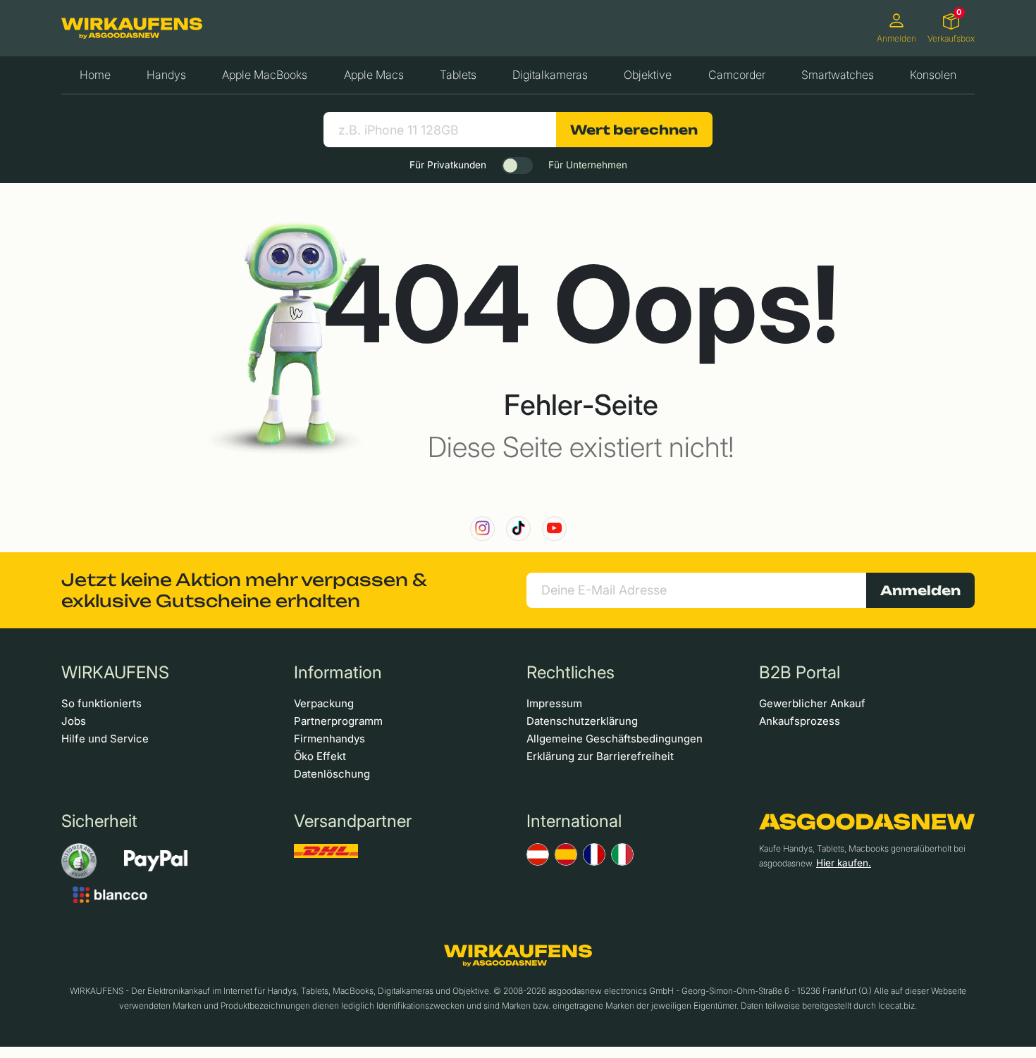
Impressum (554, 703)
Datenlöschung (332, 773)
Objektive (648, 75)
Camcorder (736, 75)
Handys (166, 75)
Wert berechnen (634, 129)
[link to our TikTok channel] (518, 528)
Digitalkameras (550, 75)
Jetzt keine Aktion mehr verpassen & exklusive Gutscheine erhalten (243, 590)
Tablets (458, 75)
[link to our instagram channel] (482, 528)
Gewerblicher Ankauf (812, 703)
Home (95, 75)
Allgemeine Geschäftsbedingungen (614, 738)
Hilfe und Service (105, 738)
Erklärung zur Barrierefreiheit (600, 756)
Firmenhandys (329, 738)
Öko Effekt (320, 756)
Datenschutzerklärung (582, 721)
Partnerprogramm (338, 721)
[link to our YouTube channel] (554, 528)
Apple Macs (374, 75)
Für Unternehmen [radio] (587, 164)
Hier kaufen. (843, 863)
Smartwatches (837, 75)
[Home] (131, 28)
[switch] (517, 165)
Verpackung (324, 703)
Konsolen (933, 75)
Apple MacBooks (264, 75)
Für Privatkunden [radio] (447, 164)
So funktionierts (101, 703)
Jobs (73, 721)
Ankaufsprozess (799, 721)
